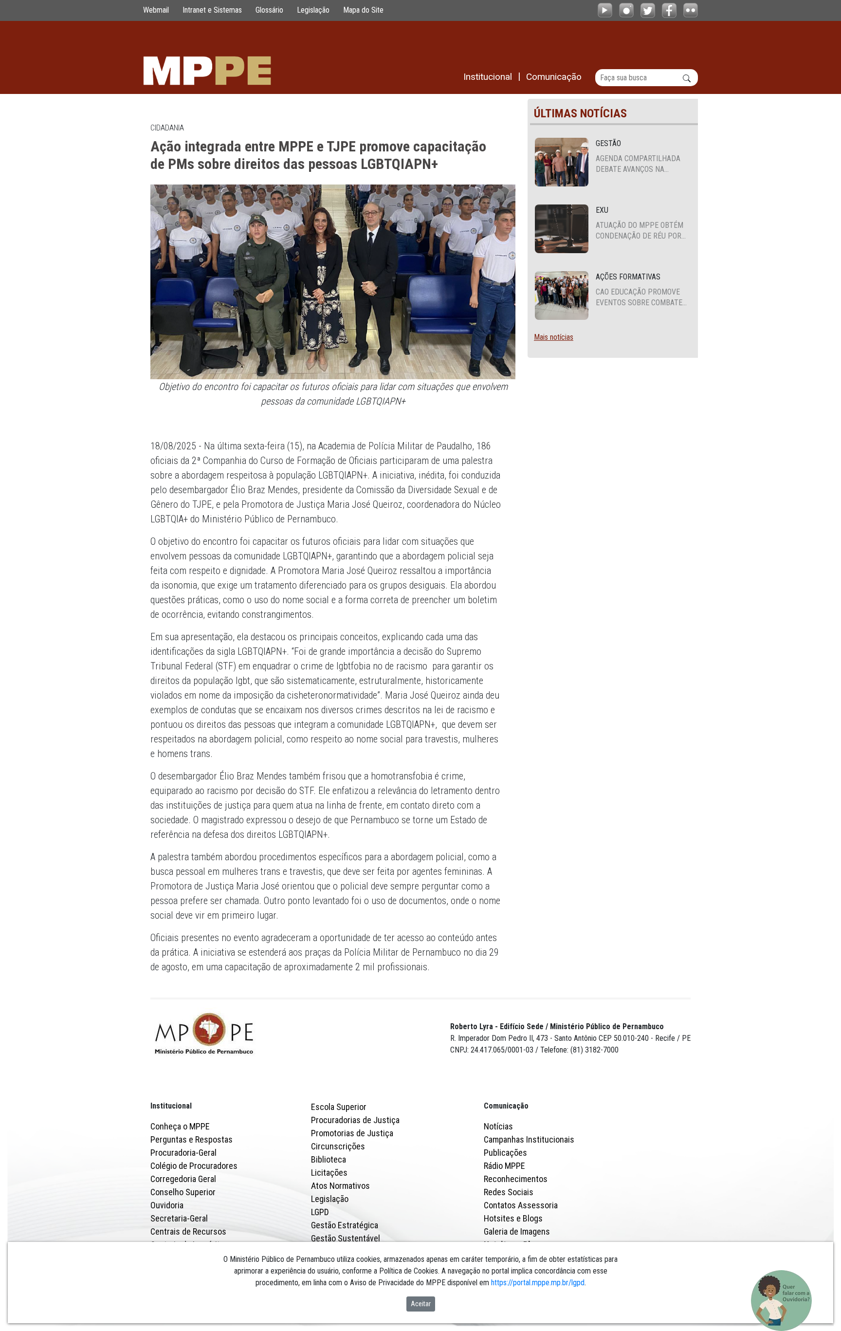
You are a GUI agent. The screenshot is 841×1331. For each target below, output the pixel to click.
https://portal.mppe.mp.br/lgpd (538, 1282)
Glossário (269, 10)
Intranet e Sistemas (212, 10)
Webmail (156, 10)
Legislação (313, 10)
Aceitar (421, 1304)
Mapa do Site (363, 10)
